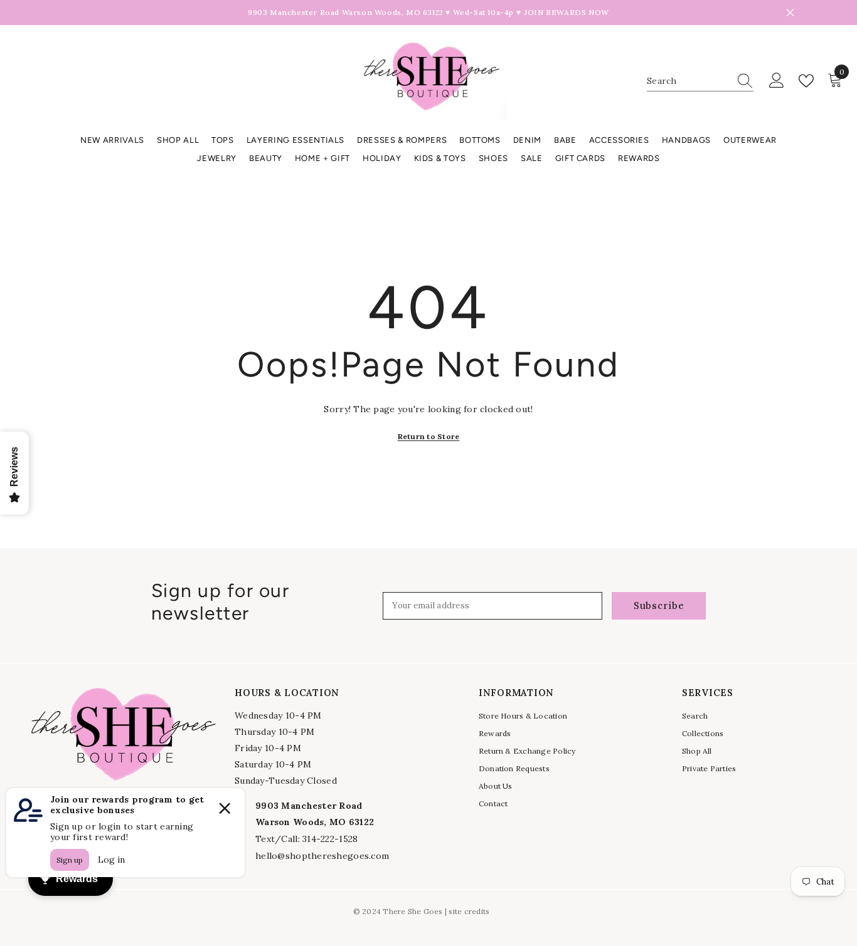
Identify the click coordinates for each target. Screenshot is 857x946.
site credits (469, 911)
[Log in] (776, 80)
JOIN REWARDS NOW (566, 12)
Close (790, 13)
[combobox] (688, 81)
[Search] (700, 81)
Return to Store (429, 436)
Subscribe (659, 605)
